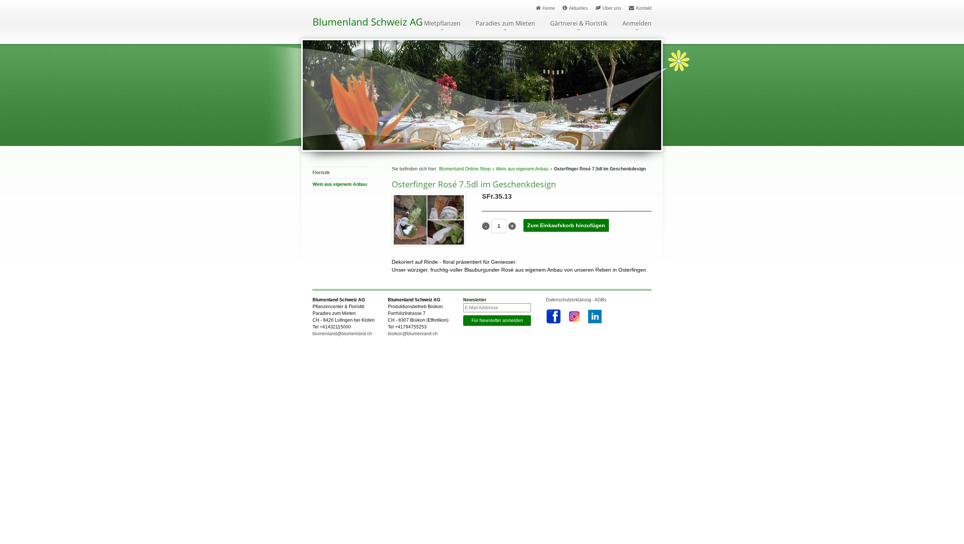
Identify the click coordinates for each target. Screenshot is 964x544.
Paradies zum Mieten (505, 23)
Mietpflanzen (442, 23)
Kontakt (643, 8)
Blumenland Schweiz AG (368, 22)
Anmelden (636, 23)
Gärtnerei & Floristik (578, 23)
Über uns (611, 8)
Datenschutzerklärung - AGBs (576, 299)
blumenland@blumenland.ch (342, 333)
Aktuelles (578, 8)
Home (549, 8)
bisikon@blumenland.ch (413, 333)
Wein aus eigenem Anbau (522, 169)
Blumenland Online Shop (465, 169)
